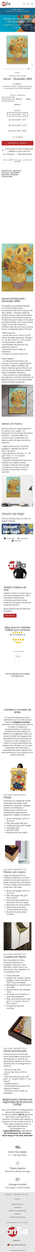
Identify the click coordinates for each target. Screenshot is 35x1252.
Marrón (19, 99)
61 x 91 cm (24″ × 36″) (17, 131)
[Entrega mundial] (17, 1179)
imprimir (17, 1214)
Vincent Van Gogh (17, 76)
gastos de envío (26, 86)
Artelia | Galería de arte (17, 1194)
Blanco (18, 104)
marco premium (17, 95)
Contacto (17, 1207)
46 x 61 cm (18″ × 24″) (17, 125)
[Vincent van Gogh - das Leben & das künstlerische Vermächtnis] (17, 529)
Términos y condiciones (17, 1211)
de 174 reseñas (16, 635)
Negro (28, 99)
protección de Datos (17, 1217)
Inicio (17, 73)
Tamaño (17, 110)
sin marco (8, 99)
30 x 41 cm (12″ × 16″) (17, 114)
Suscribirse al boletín (17, 1223)
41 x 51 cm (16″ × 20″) (17, 120)
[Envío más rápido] (17, 1147)
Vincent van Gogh (13, 514)
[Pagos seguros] (17, 1163)
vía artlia (10, 615)
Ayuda (17, 1199)
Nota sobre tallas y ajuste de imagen (17, 161)
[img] (17, 632)
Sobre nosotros (17, 1204)
